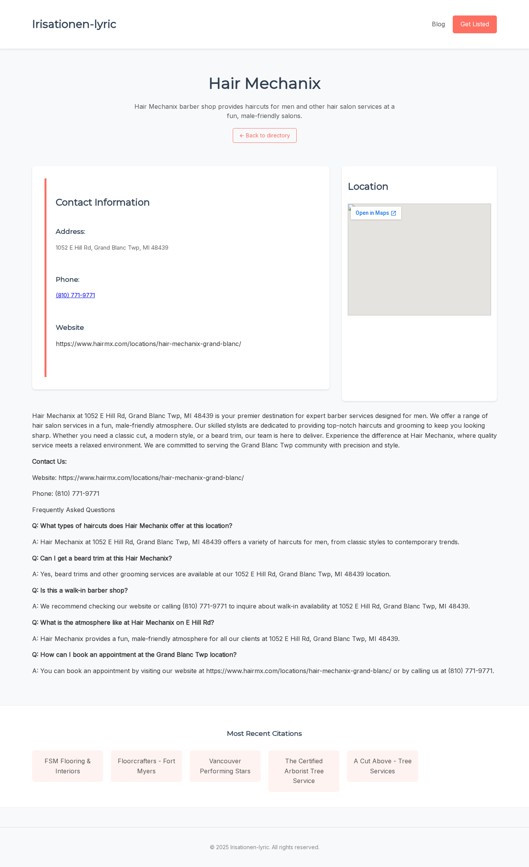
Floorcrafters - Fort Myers (146, 766)
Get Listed (474, 24)
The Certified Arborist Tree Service (304, 771)
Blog (438, 24)
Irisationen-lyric (74, 24)
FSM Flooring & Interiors (68, 766)
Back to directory (264, 135)
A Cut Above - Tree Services (383, 766)
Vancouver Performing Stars (225, 766)
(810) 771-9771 (75, 295)
